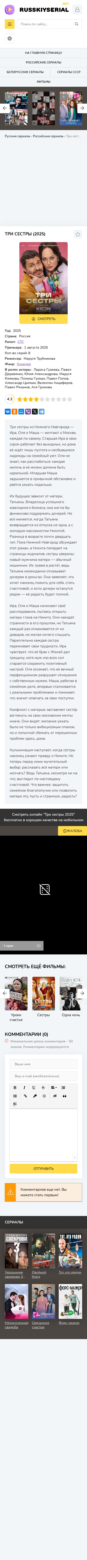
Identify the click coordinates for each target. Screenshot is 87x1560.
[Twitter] (35, 411)
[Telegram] (41, 411)
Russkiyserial (44, 9)
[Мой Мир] (21, 411)
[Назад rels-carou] (5, 993)
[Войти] (77, 9)
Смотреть (46, 319)
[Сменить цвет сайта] (9, 38)
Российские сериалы (48, 136)
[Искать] (76, 24)
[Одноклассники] (14, 411)
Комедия (24, 364)
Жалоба (74, 831)
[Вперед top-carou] (82, 108)
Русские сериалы (17, 136)
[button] (15, 1087)
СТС (21, 341)
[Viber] (28, 411)
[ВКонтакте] (8, 411)
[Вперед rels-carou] (82, 993)
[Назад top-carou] (5, 108)
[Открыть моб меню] (9, 24)
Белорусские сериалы (25, 72)
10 (69, 399)
